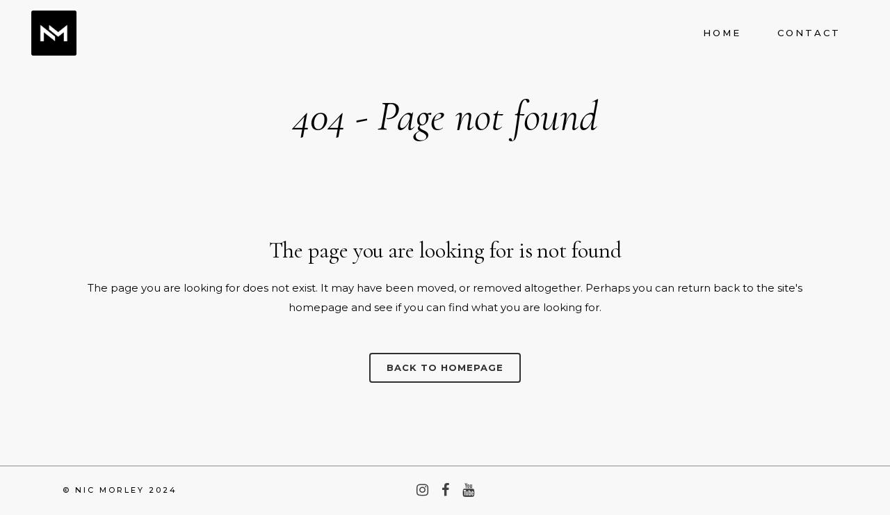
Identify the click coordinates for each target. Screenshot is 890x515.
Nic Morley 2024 (126, 490)
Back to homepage (445, 367)
